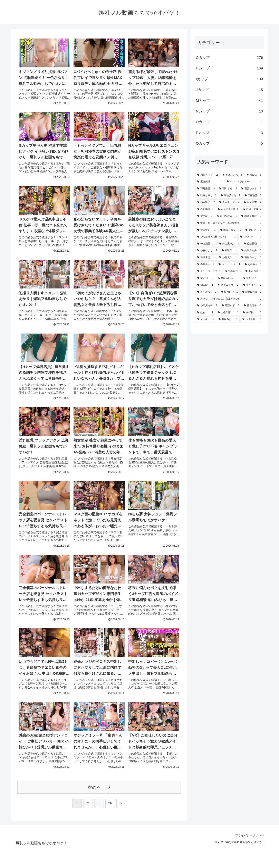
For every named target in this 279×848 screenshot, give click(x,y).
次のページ (99, 787)
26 (110, 803)
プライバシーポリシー (249, 835)
